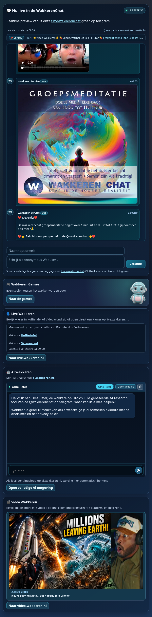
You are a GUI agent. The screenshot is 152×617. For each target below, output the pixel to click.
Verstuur (136, 264)
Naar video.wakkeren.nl (28, 606)
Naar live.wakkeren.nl (26, 358)
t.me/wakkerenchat (66, 21)
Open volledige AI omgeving (31, 487)
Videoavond (29, 343)
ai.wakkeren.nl (43, 378)
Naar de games (20, 299)
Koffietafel (29, 335)
